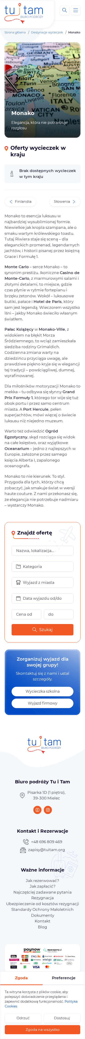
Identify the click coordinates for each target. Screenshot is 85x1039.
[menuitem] (42, 880)
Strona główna (15, 32)
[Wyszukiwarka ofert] (64, 10)
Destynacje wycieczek (47, 32)
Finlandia (23, 201)
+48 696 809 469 (46, 841)
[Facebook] (37, 810)
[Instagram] (48, 810)
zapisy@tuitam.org (46, 849)
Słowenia (62, 201)
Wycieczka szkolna (43, 691)
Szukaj (46, 629)
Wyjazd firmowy (42, 703)
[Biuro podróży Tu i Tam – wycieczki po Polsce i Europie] (24, 10)
